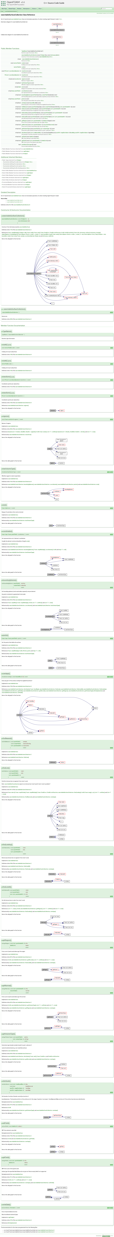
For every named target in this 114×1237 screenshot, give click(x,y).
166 (11, 481)
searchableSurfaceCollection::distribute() (19, 689)
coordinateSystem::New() (31, 236)
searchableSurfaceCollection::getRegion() (57, 690)
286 (11, 429)
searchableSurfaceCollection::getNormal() (34, 690)
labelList (45, 120)
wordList (17, 79)
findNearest (25, 106)
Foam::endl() (30, 232)
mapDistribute (64, 132)
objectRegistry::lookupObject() (10, 234)
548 (11, 863)
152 (11, 386)
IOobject (43, 55)
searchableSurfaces (16, 19)
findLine (24, 108)
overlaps (24, 102)
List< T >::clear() (12, 908)
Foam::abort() (11, 792)
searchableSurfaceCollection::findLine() (49, 689)
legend (57, 32)
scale (23, 63)
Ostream (29, 144)
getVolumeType (26, 128)
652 (11, 1002)
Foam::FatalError (45, 232)
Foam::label (5, 508)
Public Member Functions (101, 13)
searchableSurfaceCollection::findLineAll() (72, 689)
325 (11, 546)
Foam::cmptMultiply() (13, 232)
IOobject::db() (23, 232)
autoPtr (58, 132)
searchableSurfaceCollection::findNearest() (20, 797)
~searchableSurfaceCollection (30, 59)
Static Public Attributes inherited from (15, 177)
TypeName (24, 51)
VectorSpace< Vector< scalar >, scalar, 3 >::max (30, 234)
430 (11, 754)
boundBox (32, 102)
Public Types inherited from (11, 160)
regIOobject (26, 151)
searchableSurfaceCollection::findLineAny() (95, 689)
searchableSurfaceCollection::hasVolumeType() (21, 520)
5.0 (23, 2)
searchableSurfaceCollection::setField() (12, 692)
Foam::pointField (12, 534)
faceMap (72, 132)
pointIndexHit (66, 106)
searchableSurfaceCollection (11, 11)
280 (11, 319)
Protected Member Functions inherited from (17, 182)
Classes (34, 9)
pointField (17, 91)
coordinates (25, 91)
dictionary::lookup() (95, 232)
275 (11, 1220)
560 (11, 905)
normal (52, 124)
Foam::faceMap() (34, 689)
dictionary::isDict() (85, 232)
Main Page (4, 8)
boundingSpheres (26, 95)
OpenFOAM (13, 2)
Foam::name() (20, 236)
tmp (13, 91)
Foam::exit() (37, 232)
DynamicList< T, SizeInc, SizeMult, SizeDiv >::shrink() (71, 431)
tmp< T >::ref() (62, 549)
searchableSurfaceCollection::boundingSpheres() (21, 484)
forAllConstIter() (69, 232)
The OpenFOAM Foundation (15, 4)
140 (11, 354)
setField (24, 136)
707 (11, 1104)
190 (11, 686)
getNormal (24, 124)
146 (11, 370)
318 (11, 517)
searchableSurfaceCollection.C (15, 202)
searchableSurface (44, 56)
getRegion (24, 120)
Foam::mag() (88, 792)
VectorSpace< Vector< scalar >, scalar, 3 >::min (71, 234)
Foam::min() (14, 236)
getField (24, 140)
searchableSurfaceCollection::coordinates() (45, 484)
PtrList (6, 71)
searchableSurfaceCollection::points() (68, 484)
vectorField (17, 63)
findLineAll (24, 116)
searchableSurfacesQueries (12, 784)
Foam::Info (76, 232)
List (61, 106)
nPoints (25, 650)
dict (58, 55)
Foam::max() (56, 234)
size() (27, 541)
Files (40, 9)
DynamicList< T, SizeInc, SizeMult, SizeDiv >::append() (22, 431)
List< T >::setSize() (52, 431)
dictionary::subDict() (47, 236)
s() (39, 236)
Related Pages (12, 8)
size (23, 87)
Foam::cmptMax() (12, 602)
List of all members (110, 13)
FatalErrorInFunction (55, 232)
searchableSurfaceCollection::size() (89, 484)
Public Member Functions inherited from (17, 149)
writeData (24, 144)
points (23, 98)
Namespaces (26, 9)
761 (11, 1177)
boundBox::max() (47, 234)
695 (11, 1053)
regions (24, 79)
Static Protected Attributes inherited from (16, 187)
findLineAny (25, 112)
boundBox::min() (6, 236)
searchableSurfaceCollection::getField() (12, 690)
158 (11, 402)
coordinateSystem (14, 71)
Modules (19, 8)
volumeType (46, 128)
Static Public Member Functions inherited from (19, 170)
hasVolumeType (26, 83)
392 (11, 648)
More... (61, 19)
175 (11, 229)
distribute (24, 132)
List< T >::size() (91, 431)
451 (11, 789)
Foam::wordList (9, 419)
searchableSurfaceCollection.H (15, 200)
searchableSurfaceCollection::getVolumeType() (81, 690)
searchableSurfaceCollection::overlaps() (45, 797)
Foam (2, 11)
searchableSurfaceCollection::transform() (20, 434)
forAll (62, 232)
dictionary (53, 55)
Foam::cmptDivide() (21, 792)
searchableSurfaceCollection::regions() (18, 405)
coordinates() (49, 549)
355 (11, 599)
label (19, 87)
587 (11, 957)
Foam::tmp (4, 534)
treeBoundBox (37, 132)
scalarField (45, 95)
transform (24, 71)
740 (11, 1136)
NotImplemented (98, 690)
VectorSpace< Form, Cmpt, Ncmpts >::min (95, 234)
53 (9, 204)
